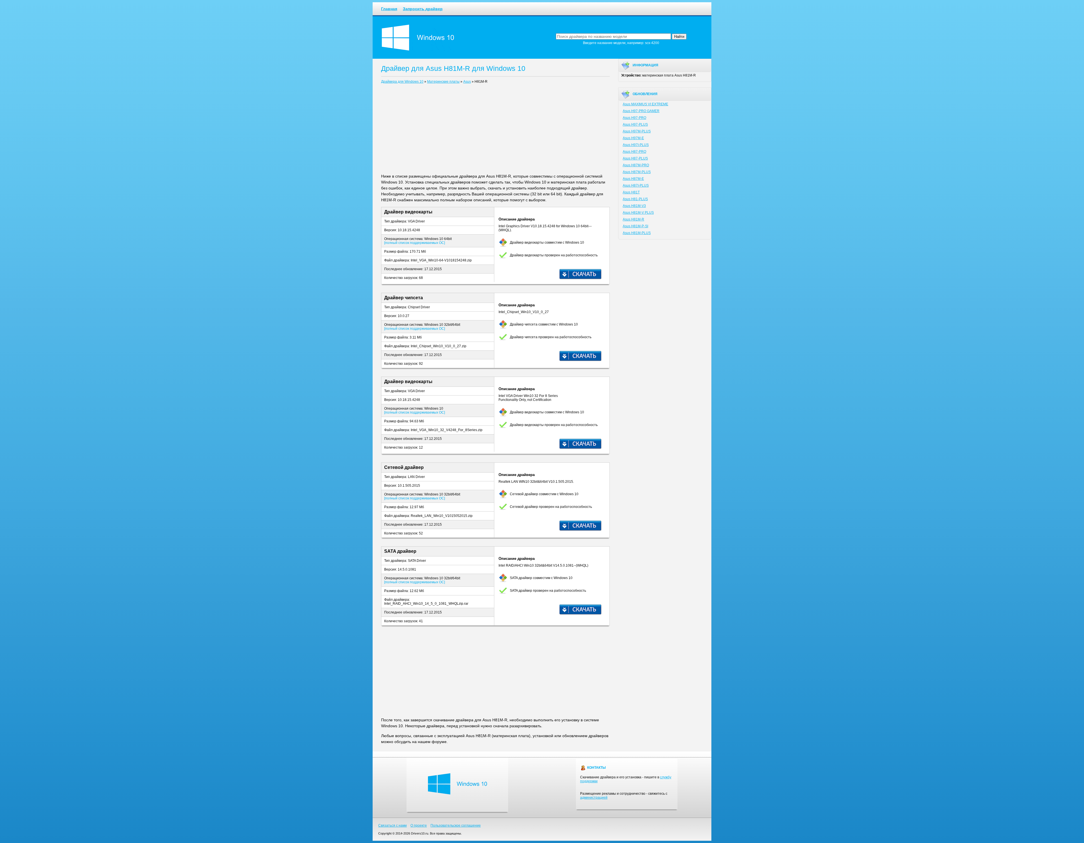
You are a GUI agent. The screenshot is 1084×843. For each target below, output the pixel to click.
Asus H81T (631, 192)
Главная (389, 8)
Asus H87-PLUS (635, 158)
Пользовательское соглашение (455, 825)
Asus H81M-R (633, 219)
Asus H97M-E (633, 138)
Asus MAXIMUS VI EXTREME (645, 104)
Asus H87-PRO (634, 152)
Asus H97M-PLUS (637, 131)
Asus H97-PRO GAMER (641, 111)
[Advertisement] (495, 129)
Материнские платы (443, 82)
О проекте (418, 825)
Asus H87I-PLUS (636, 185)
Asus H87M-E (633, 179)
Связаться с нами (392, 825)
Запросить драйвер (423, 8)
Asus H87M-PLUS (637, 172)
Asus (467, 82)
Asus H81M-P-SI (635, 226)
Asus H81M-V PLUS (638, 213)
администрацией (593, 798)
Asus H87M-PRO (636, 165)
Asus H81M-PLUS (637, 233)
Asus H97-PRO (634, 118)
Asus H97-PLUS (635, 124)
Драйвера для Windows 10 (402, 82)
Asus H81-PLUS (635, 199)
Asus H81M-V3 (634, 206)
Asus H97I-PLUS (636, 145)
